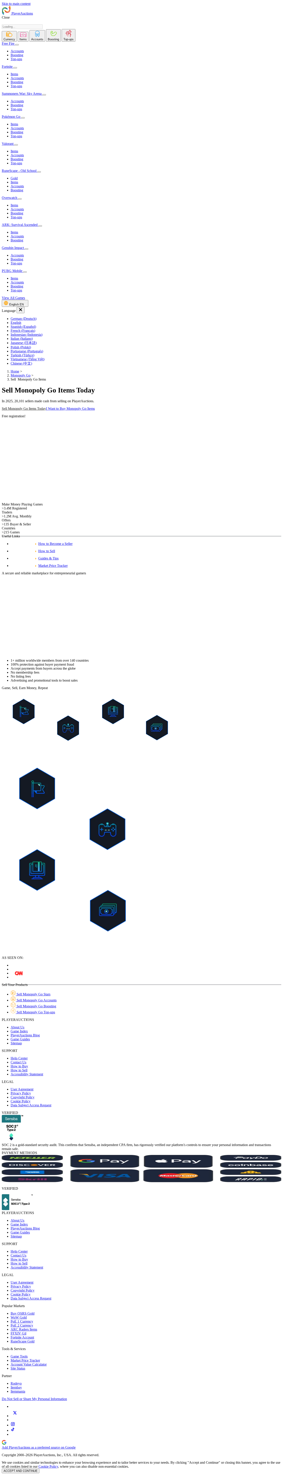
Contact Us (18, 1062)
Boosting (17, 55)
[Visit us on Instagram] (13, 1425)
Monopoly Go (21, 375)
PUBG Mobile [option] (12, 271)
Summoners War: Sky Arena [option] (22, 93)
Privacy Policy (21, 1093)
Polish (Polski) (21, 347)
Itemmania (18, 1391)
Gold (14, 178)
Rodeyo (16, 1383)
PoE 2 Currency (22, 1325)
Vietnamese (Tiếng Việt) (27, 359)
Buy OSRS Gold (22, 1313)
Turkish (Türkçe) (22, 355)
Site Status (18, 1368)
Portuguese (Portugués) (27, 351)
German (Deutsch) (23, 319)
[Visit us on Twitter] (15, 1416)
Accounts (17, 51)
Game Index (19, 1031)
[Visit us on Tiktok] (13, 1430)
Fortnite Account (22, 1337)
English (16, 323)
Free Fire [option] (8, 43)
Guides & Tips (48, 558)
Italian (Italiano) (22, 338)
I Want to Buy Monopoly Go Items (70, 408)
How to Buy (19, 1066)
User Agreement (22, 1089)
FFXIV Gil (18, 1333)
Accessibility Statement (27, 1074)
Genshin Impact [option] (13, 248)
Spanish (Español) (23, 326)
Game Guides (20, 1039)
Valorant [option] (8, 144)
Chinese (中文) (21, 363)
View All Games (13, 298)
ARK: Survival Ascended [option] (20, 225)
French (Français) (23, 330)
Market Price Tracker (53, 565)
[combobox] (22, 26)
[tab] (9, 36)
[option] (146, 319)
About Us (17, 1027)
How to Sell (46, 551)
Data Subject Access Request (31, 1105)
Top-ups (16, 59)
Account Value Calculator (29, 1364)
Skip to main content (16, 4)
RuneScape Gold (22, 1341)
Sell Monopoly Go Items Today (24, 408)
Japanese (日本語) (24, 343)
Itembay (16, 1387)
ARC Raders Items (24, 1329)
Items (14, 74)
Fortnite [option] (7, 66)
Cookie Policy (21, 1101)
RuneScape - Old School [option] (19, 171)
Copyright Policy (22, 1097)
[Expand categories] (17, 44)
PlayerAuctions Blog (25, 1035)
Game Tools (19, 1356)
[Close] (21, 310)
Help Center (19, 1058)
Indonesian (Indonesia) (26, 334)
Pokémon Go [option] (11, 117)
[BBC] (19, 973)
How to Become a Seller (55, 544)
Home (15, 371)
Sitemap (16, 1043)
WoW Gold (19, 1317)
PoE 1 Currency (22, 1321)
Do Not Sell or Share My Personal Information (34, 1399)
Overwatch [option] (10, 198)
